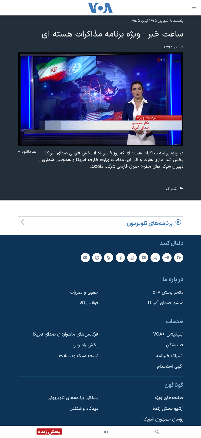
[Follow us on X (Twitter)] (155, 257)
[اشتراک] (85, 257)
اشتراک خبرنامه (169, 356)
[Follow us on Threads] (120, 257)
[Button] (175, 190)
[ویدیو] (106, 432)
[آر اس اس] (108, 257)
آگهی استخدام (170, 366)
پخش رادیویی (85, 345)
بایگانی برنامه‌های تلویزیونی (73, 398)
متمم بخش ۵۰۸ (168, 292)
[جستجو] (157, 432)
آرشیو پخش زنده (168, 408)
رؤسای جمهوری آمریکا (163, 419)
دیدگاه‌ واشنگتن (83, 408)
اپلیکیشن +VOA (168, 334)
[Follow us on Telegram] (167, 257)
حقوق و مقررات (84, 292)
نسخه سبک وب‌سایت (78, 356)
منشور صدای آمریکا (165, 303)
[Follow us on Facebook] (178, 257)
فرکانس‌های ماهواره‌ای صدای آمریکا (65, 334)
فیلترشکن (174, 345)
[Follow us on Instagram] (132, 257)
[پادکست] (96, 257)
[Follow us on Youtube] (143, 257)
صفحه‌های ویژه (169, 398)
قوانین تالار (88, 303)
